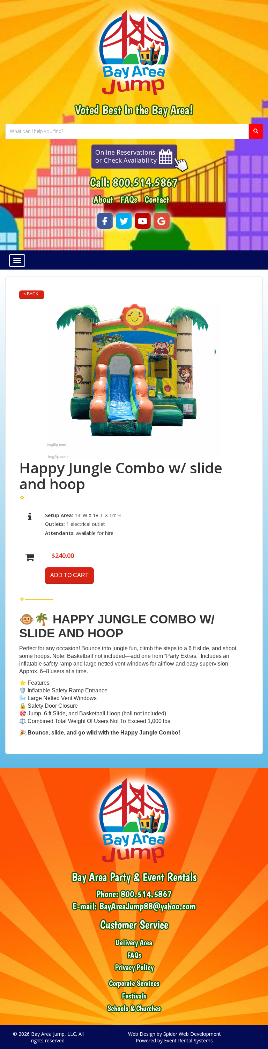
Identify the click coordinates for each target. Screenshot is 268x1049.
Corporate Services (134, 983)
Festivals (134, 996)
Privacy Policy (134, 967)
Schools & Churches (134, 1008)
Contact (156, 199)
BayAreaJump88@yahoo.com (147, 906)
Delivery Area (134, 942)
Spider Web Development (192, 1034)
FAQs (128, 199)
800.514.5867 (145, 182)
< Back (30, 294)
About (103, 199)
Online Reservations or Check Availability (126, 156)
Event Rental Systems (188, 1040)
